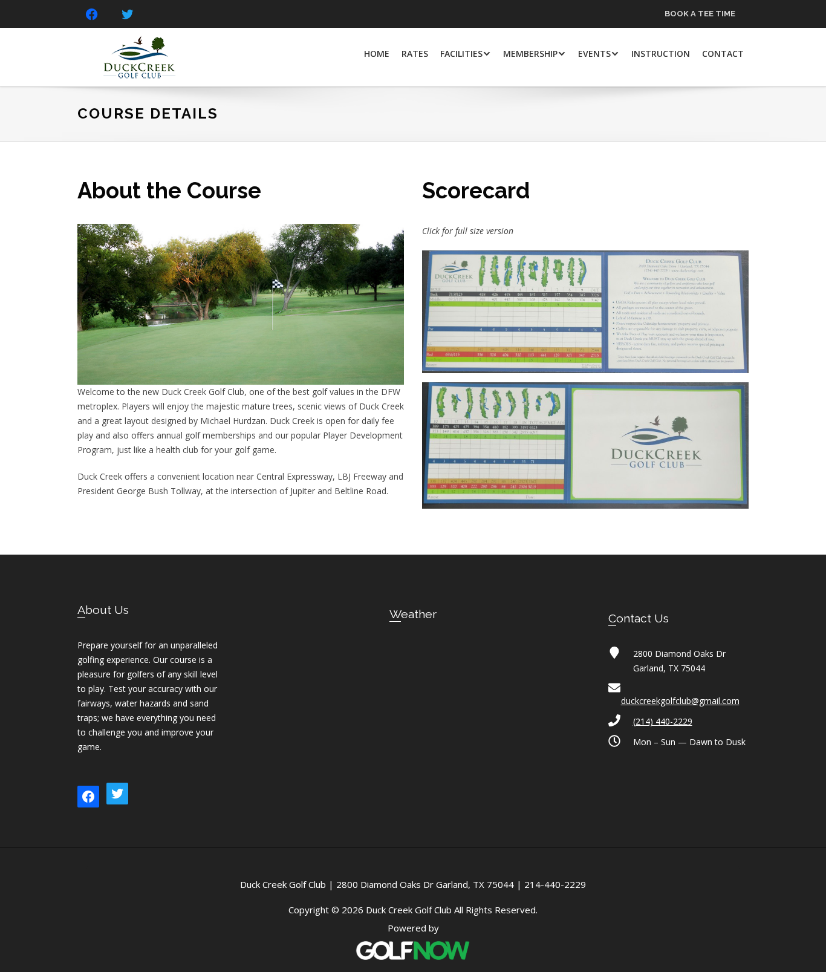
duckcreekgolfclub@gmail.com (680, 700)
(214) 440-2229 (662, 721)
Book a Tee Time (700, 13)
